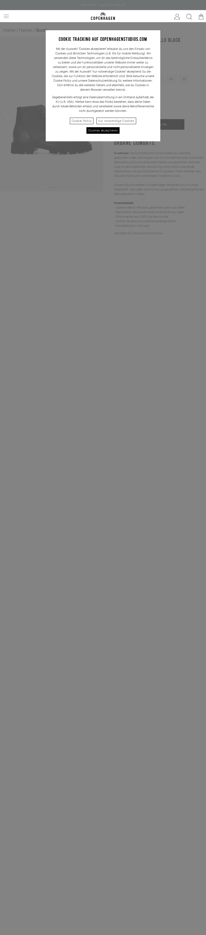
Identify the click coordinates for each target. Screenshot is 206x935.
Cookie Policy (82, 121)
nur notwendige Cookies (116, 121)
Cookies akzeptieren (103, 130)
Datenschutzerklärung (102, 80)
